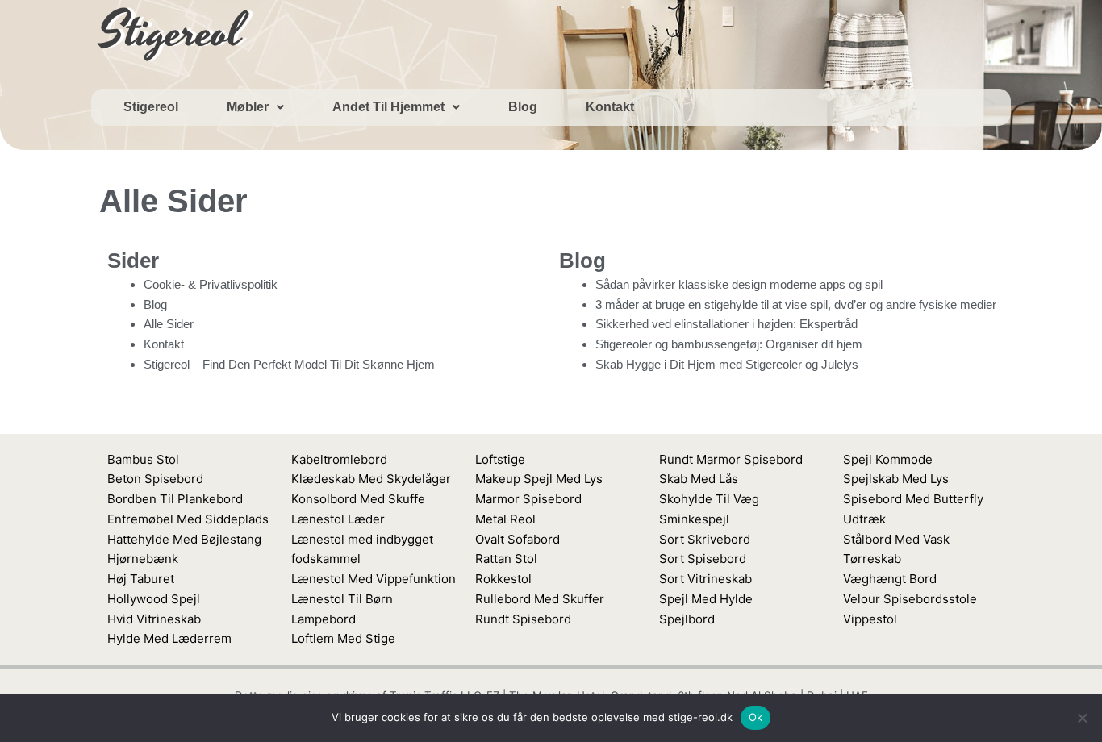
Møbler (248, 107)
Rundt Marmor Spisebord (731, 459)
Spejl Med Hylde (706, 599)
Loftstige (500, 459)
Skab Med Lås (698, 478)
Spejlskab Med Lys (896, 478)
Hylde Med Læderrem (169, 638)
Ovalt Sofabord (517, 539)
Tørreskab (872, 558)
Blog (522, 107)
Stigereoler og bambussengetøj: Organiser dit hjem (728, 344)
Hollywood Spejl (153, 599)
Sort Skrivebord (704, 539)
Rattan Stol (506, 558)
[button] (255, 107)
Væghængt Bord (890, 578)
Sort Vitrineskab (705, 578)
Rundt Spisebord (523, 619)
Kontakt (610, 107)
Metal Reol (505, 519)
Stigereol (150, 107)
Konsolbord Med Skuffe (358, 498)
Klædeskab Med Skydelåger (371, 478)
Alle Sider (169, 324)
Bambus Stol (143, 459)
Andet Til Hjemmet (388, 107)
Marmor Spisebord (528, 498)
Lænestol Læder (338, 519)
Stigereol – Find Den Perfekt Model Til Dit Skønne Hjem (289, 364)
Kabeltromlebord (339, 459)
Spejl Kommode (888, 459)
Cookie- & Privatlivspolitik (211, 284)
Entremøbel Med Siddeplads (188, 519)
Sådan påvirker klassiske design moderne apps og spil (739, 284)
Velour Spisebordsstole (910, 599)
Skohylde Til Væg (709, 498)
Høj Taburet (140, 578)
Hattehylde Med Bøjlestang (184, 539)
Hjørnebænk (142, 558)
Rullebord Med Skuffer (539, 599)
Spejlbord (687, 619)
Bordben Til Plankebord (175, 498)
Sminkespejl (694, 519)
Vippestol (870, 619)
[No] (1082, 718)
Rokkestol (503, 578)
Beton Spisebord (155, 478)
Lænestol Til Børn (342, 599)
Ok (756, 717)
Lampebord (323, 619)
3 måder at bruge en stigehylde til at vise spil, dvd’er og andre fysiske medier (795, 304)
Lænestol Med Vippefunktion (373, 578)
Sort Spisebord (702, 558)
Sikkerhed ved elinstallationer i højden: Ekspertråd (726, 324)
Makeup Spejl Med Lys (539, 478)
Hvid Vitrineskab (154, 619)
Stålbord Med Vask (896, 539)
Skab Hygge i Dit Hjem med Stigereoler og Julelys (726, 364)
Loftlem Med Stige (343, 638)
